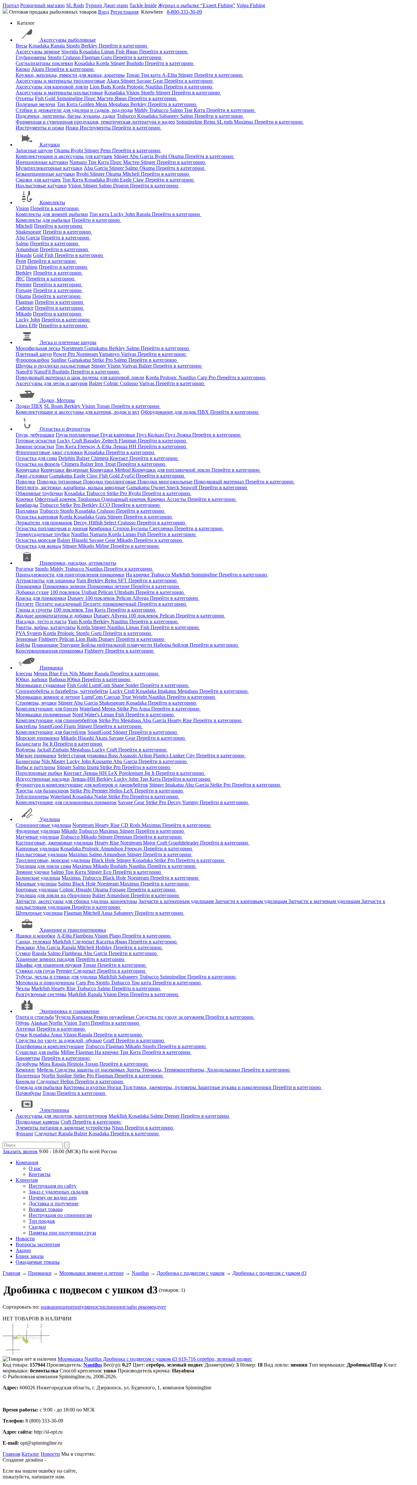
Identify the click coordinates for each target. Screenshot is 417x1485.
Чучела (63, 1017)
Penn (106, 150)
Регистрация (124, 12)
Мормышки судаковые (41, 685)
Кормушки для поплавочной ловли (171, 470)
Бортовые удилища (37, 889)
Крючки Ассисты (167, 499)
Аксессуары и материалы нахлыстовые (59, 92)
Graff (109, 1040)
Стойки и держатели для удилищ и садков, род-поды (74, 110)
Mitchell (131, 174)
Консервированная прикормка (49, 651)
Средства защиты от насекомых (90, 1070)
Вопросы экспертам (38, 1244)
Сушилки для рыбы (37, 1052)
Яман (132, 51)
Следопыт (84, 941)
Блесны (24, 673)
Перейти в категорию (123, 45)
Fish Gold (46, 98)
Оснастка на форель (38, 464)
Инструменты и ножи (40, 127)
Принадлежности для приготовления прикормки (70, 574)
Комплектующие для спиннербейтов (56, 720)
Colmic (112, 383)
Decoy (81, 522)
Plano (115, 935)
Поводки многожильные (165, 481)
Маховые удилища (36, 883)
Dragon (121, 185)
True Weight (135, 697)
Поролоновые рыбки (39, 773)
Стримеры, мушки (36, 703)
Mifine (102, 546)
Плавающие (46, 645)
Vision (133, 92)
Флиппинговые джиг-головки (49, 452)
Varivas (129, 354)
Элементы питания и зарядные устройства (63, 1127)
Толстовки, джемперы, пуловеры (160, 1087)
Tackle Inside (143, 5)
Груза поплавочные (78, 435)
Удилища (50, 819)
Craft (66, 1122)
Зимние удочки (33, 872)
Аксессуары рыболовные (68, 40)
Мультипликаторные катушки (49, 168)
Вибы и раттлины (35, 767)
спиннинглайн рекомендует (135, 1307)
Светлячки (161, 528)
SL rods (225, 122)
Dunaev (76, 598)
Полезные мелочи (35, 104)
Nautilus (154, 86)
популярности (88, 1307)
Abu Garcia (142, 156)
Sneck (173, 487)
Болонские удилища (38, 878)
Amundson (27, 249)
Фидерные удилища (38, 831)
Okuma (62, 150)
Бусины (140, 528)
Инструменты (96, 127)
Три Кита (68, 104)
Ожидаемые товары (38, 1262)
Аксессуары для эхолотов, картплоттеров (61, 1116)
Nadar (101, 796)
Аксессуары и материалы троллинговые (60, 81)
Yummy (191, 802)
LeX (129, 790)
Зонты (134, 1070)
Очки (22, 1034)
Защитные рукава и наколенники (235, 1087)
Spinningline (70, 98)
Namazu (78, 162)
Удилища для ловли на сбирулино (53, 895)
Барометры (28, 1058)
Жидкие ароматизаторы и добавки (54, 615)
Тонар (133, 75)
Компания (27, 1162)
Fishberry (48, 639)
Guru (107, 57)
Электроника (54, 1110)
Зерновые (26, 639)
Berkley (90, 45)
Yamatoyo (110, 354)
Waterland (90, 708)
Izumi (93, 767)
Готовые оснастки (36, 440)
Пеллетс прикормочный (110, 604)
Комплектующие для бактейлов (51, 732)
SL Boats (54, 406)
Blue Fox (59, 673)
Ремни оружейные (114, 1017)
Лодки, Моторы (57, 400)
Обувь (22, 1023)
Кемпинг (26, 1070)
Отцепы (25, 98)
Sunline (59, 360)
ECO (105, 505)
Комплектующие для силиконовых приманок (66, 802)
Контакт (119, 458)
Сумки (23, 953)
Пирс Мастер (99, 98)
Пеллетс (25, 604)
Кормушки (27, 470)
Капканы (82, 1017)
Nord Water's (86, 714)
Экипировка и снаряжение (69, 1011)
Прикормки (28, 586)
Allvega (141, 598)
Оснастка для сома (36, 458)
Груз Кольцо (151, 435)
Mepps (41, 673)
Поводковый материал (219, 481)
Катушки (50, 144)
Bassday (92, 440)
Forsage (24, 290)
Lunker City (183, 755)
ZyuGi (128, 476)
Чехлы (23, 988)
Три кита (151, 75)
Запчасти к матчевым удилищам (324, 901)
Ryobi (77, 150)
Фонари (24, 1133)
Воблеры (26, 749)
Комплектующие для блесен (47, 708)
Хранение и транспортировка (73, 930)
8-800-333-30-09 (184, 12)
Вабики (58, 679)
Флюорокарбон (33, 360)
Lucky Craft (70, 440)
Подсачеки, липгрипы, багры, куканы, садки (65, 116)
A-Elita (170, 75)
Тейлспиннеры (32, 796)
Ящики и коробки (35, 935)
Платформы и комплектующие (50, 1046)
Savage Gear (150, 81)
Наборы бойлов (171, 645)
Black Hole (104, 860)
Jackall (44, 749)
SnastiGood (51, 726)
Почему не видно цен (53, 1197)
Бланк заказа (30, 1256)
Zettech (110, 440)
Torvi (85, 1023)
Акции (23, 1250)
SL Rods (75, 5)
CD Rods (131, 825)
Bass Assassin (123, 755)
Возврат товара (46, 1209)
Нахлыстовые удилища (41, 854)
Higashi (24, 255)
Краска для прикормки (41, 598)
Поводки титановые (60, 481)
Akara (38, 69)
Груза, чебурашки (35, 435)
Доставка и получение (54, 1203)
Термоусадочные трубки (43, 534)
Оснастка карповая (37, 517)
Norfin (56, 1023)
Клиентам (27, 1180)
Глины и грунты (34, 610)
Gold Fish (44, 255)
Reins (210, 122)
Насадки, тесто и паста (41, 621)
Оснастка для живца (38, 546)
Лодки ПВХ (29, 406)
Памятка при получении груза (62, 1232)
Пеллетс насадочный (59, 604)
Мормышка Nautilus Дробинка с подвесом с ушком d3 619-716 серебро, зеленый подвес (155, 1359)
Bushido (135, 63)
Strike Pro (103, 360)
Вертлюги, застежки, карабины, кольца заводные (70, 487)
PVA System (29, 633)
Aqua (144, 708)
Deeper (173, 1116)
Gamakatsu (96, 348)
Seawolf (189, 487)
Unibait (89, 592)
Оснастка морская (36, 540)
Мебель (46, 1070)
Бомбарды (27, 505)
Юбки (74, 679)
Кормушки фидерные (65, 470)
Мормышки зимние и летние (48, 697)
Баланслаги (28, 744)
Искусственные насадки (43, 779)
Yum (81, 580)
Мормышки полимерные (43, 714)
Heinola (76, 1064)
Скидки (37, 1227)
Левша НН (125, 446)
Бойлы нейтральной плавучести (117, 645)
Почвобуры (28, 1093)
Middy (141, 110)
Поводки (26, 481)
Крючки (25, 499)
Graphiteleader (184, 842)
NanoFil (24, 371)
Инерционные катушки (42, 162)
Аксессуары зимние (38, 51)
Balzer (145, 366)
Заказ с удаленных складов (58, 1192)
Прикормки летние (109, 586)
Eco (108, 872)
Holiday (104, 947)
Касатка (105, 941)
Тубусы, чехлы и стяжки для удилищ (56, 976)
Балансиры (28, 761)
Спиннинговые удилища (43, 825)
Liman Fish (113, 51)
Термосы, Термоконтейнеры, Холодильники (191, 1070)
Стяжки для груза (35, 971)
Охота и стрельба (35, 1017)
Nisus (118, 1127)
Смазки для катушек (38, 179)
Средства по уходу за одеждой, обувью (59, 1040)
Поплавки (27, 511)
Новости (25, 1238)
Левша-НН (83, 779)
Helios (116, 790)
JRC (20, 278)
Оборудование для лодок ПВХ (175, 412)
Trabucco (159, 110)
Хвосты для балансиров (42, 790)
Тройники (89, 499)
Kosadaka (39, 45)
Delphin (67, 458)
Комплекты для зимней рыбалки (52, 214)
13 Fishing (26, 267)
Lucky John (123, 214)
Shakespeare (28, 232)
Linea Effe (26, 325)
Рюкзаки (25, 947)
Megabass (119, 104)
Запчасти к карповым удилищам (251, 901)
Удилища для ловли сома (43, 866)
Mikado (24, 314)
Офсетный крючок (56, 499)
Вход (103, 12)
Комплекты (52, 202)
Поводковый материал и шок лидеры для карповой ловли (80, 377)
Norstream (73, 348)
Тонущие (70, 645)
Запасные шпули (34, 150)
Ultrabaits (125, 592)
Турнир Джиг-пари (106, 5)
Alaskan (40, 1023)
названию (52, 1307)
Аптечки (25, 1029)
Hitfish (96, 522)
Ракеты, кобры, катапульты (46, 627)
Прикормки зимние (65, 586)
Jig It (48, 744)
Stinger (118, 63)
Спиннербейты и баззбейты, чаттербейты (62, 691)
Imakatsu (168, 691)
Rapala (58, 45)
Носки (115, 1087)
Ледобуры (27, 1064)
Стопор (122, 528)
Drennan (123, 837)
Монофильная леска (38, 348)
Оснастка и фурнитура (65, 429)
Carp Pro (207, 377)
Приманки (51, 667)
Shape (118, 685)
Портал (11, 5)
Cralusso (72, 57)
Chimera (100, 458)
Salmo (177, 110)
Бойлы (23, 645)
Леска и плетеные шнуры (68, 342)
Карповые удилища (37, 848)
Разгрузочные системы (41, 994)
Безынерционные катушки (45, 174)
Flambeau (83, 935)
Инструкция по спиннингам (60, 1215)
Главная (11, 1454)
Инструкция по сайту (53, 1186)
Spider (132, 685)
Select (111, 522)
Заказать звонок (20, 1151)
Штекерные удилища (39, 913)
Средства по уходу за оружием (170, 1017)
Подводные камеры (37, 1122)
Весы (21, 45)
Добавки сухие (32, 592)
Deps (124, 994)
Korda (103, 63)
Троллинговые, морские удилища (53, 860)
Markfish (181, 574)
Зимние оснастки (35, 446)
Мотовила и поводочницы (45, 982)
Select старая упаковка (83, 755)
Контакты (39, 1174)
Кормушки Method (111, 470)
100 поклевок (65, 592)
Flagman (91, 57)
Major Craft (155, 842)
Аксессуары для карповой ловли (52, 86)
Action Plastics (154, 755)
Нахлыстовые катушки (41, 185)
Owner (158, 487)
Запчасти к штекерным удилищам (176, 901)
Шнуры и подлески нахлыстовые (53, 366)
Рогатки (25, 569)
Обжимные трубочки (39, 493)
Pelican (106, 592)
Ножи (72, 127)
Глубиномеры (31, 57)
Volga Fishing (251, 5)
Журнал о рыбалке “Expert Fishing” (196, 5)
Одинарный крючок (124, 499)
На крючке (138, 574)
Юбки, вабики (32, 679)
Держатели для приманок (44, 522)
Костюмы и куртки (85, 1087)
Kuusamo (102, 761)
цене (68, 1307)
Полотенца (28, 1075)
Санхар (113, 697)
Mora (45, 1064)
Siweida (70, 51)
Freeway (87, 446)
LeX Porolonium (126, 773)
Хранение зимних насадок (45, 959)
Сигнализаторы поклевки (44, 63)
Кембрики (101, 528)
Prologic (136, 86)
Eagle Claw (132, 179)
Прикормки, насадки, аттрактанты (78, 563)
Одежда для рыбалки (39, 1087)
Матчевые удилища (37, 837)
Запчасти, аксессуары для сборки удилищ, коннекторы (76, 901)
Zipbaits (61, 749)
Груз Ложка (178, 435)
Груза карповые (118, 435)
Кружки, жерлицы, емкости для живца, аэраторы (70, 75)
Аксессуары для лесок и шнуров (52, 383)
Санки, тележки (33, 941)
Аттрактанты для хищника (45, 580)
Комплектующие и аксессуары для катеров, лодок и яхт (77, 412)
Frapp (70, 726)
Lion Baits (101, 86)
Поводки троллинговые (110, 481)
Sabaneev (169, 116)
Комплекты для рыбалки (43, 220)
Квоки (23, 69)
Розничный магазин (42, 5)
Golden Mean (93, 104)
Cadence (25, 308)
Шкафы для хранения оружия (48, 965)
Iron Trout (106, 464)
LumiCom (100, 685)
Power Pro (64, 354)
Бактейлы (26, 726)
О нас (35, 1168)
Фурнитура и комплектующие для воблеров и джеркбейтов (82, 785)
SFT (123, 580)
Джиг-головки (32, 476)
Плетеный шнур (34, 354)
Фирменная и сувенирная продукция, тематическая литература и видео (95, 122)
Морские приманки (37, 738)
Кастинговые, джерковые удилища (54, 842)
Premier (24, 284)
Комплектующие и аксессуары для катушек (64, 156)
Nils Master (81, 673)
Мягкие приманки (36, 755)
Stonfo (73, 45)
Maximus (244, 122)
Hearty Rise (180, 720)
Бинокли (25, 1081)
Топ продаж (42, 1221)
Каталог (30, 1454)
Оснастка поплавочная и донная (52, 528)
